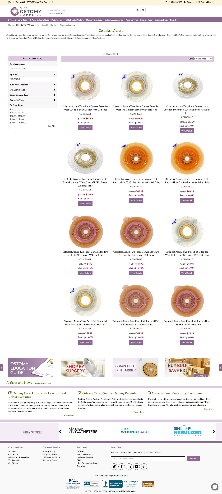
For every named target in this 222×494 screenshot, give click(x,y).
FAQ (79, 460)
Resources (82, 447)
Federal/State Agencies (18, 457)
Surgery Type (146, 20)
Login (210, 2)
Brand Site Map (84, 454)
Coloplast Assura (111, 30)
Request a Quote (50, 460)
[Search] (143, 10)
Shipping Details (50, 454)
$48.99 (139, 191)
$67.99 (191, 121)
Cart (203, 2)
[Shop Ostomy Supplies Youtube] (136, 466)
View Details (85, 127)
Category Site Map (85, 457)
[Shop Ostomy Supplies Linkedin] (129, 466)
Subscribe (116, 447)
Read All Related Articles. (41, 383)
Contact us (13, 454)
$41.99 (139, 333)
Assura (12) (15, 78)
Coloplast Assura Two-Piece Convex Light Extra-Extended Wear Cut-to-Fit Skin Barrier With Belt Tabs (85, 182)
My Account (191, 2)
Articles (80, 451)
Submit (193, 458)
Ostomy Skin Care (94, 20)
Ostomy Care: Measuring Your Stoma (177, 393)
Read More (69, 415)
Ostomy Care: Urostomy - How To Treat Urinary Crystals (37, 394)
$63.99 (139, 118)
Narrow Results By (32, 58)
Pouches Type (132, 20)
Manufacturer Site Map (87, 463)
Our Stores (13, 463)
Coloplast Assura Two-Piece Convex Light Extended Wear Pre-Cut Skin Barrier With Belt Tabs (187, 109)
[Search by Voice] (137, 9)
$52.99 (190, 264)
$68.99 (89, 118)
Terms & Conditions (51, 457)
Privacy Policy (49, 451)
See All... (51, 126)
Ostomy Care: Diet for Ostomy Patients (109, 393)
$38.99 (190, 333)
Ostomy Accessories (114, 20)
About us (12, 451)
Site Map (81, 466)
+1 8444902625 (175, 2)
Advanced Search (56, 13)
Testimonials (14, 460)
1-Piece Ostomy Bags (17, 20)
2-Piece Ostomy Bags (39, 20)
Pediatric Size (57, 20)
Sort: (191, 58)
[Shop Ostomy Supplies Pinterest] (144, 466)
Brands (173, 20)
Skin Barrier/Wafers (75, 20)
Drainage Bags (161, 20)
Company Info (15, 447)
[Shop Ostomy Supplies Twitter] (114, 466)
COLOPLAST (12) (18, 68)
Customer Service (51, 447)
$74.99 (89, 194)
